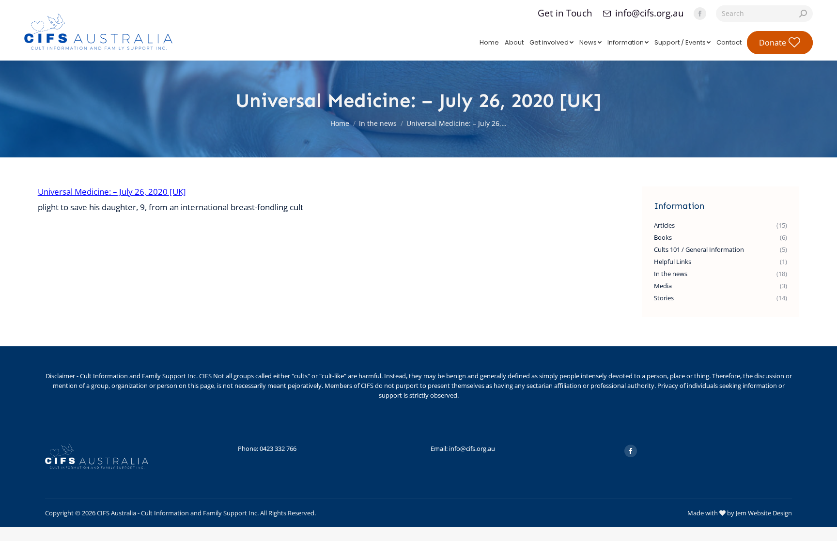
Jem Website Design (764, 513)
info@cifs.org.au (649, 13)
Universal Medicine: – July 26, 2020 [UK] (112, 191)
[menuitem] (489, 42)
